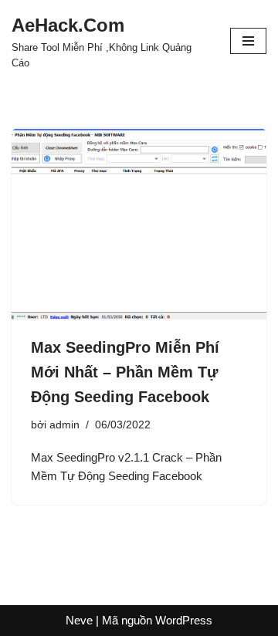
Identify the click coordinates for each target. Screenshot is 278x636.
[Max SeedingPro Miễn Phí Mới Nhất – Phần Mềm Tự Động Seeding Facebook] (139, 224)
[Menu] (248, 41)
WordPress (183, 620)
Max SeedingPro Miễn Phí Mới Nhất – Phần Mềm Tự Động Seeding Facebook (125, 372)
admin (64, 425)
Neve (79, 620)
